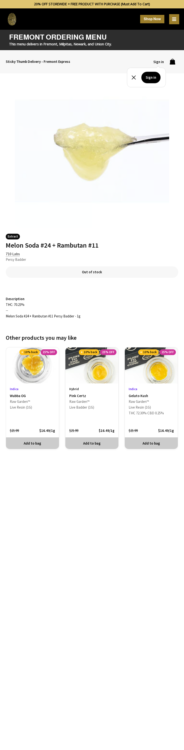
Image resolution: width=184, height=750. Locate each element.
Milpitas (65, 44)
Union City (103, 44)
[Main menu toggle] (174, 19)
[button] (152, 19)
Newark (80, 44)
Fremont (50, 44)
